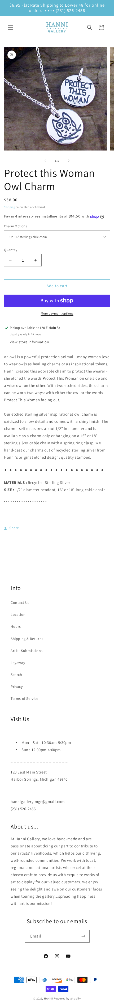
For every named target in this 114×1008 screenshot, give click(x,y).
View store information (29, 342)
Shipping (9, 207)
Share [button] (14, 527)
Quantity (10, 250)
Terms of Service (24, 698)
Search (16, 674)
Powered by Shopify (67, 998)
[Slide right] (68, 160)
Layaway (18, 662)
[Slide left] (45, 160)
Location (18, 614)
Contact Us (20, 602)
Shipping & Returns (27, 638)
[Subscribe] (83, 936)
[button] (10, 27)
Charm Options (15, 226)
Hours (16, 626)
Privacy (17, 686)
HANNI (48, 998)
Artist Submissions (27, 650)
